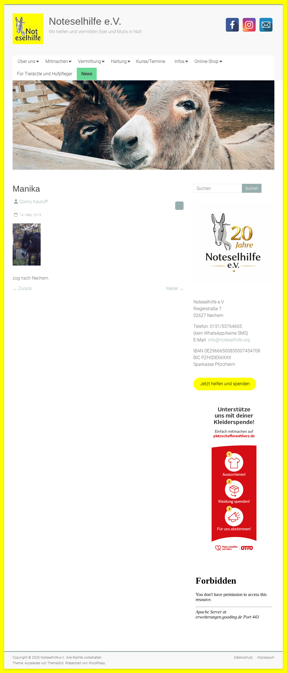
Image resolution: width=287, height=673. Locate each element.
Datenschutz (243, 658)
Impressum (265, 658)
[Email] (266, 25)
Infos (179, 61)
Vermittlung (89, 61)
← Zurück (22, 288)
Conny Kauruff (33, 201)
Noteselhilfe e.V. (85, 21)
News (86, 73)
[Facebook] (232, 25)
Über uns (26, 61)
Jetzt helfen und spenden (225, 383)
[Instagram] (249, 25)
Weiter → (175, 288)
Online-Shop (207, 61)
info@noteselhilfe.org (229, 340)
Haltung (119, 61)
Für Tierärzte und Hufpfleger (44, 73)
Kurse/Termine (150, 61)
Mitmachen (56, 61)
